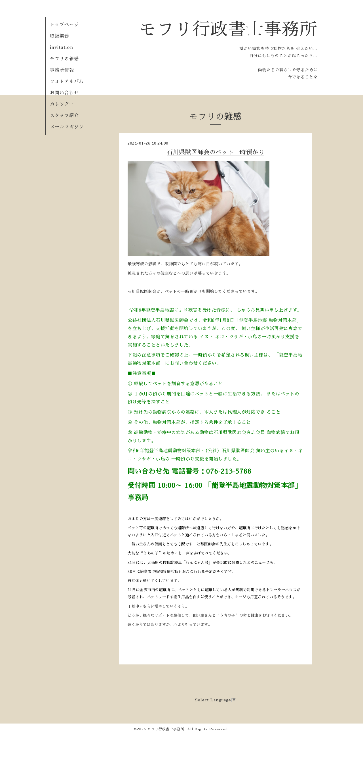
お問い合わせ (64, 93)
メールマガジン (67, 127)
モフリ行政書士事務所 (228, 29)
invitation (61, 47)
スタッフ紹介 (64, 115)
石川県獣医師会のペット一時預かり (215, 152)
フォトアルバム (67, 81)
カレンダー (62, 104)
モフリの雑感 (64, 59)
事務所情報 (62, 70)
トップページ (64, 24)
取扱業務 (62, 36)
